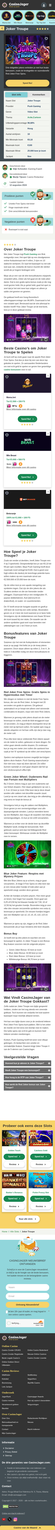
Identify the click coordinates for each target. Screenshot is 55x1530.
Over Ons (6, 1418)
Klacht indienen (34, 1429)
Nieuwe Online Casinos (37, 1354)
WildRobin (6, 1375)
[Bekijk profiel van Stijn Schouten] (5, 167)
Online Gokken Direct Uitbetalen (10, 1363)
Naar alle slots (26, 1219)
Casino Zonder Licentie (37, 1358)
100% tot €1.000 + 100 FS (18, 518)
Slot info (16, 94)
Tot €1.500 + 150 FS (15, 401)
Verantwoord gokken (10, 1404)
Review (12, 1164)
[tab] (27, 1063)
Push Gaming (30, 254)
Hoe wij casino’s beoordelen (39, 1401)
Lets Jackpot (7, 1387)
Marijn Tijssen (19, 177)
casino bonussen (12, 370)
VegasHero (32, 1379)
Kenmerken (38, 94)
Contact (5, 1429)
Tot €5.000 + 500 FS (15, 459)
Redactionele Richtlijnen (37, 1418)
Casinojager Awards (36, 1397)
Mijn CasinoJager (9, 1433)
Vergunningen (33, 1404)
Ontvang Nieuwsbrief (27, 1304)
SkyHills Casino (34, 1383)
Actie (30, 117)
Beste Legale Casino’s (11, 1358)
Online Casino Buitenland (38, 1350)
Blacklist (5, 1408)
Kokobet (5, 1379)
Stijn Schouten (20, 169)
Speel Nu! (27, 83)
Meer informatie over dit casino (21, 409)
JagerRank (6, 1397)
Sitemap (8, 1455)
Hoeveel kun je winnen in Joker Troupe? (24, 1063)
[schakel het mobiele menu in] (50, 5)
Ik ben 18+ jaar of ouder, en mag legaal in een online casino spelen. (28, 1313)
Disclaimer (9, 1448)
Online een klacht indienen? (13, 1513)
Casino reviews (8, 1401)
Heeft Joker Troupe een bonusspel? (22, 1070)
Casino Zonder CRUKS (11, 1350)
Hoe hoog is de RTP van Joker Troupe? (24, 1077)
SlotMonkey (32, 1375)
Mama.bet (11, 397)
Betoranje (11, 513)
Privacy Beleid (11, 1452)
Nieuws (30, 1422)
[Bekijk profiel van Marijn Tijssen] (5, 176)
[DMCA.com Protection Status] (10, 1506)
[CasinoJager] (18, 5)
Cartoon (37, 117)
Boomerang (6, 1383)
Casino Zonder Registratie (12, 1354)
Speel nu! (12, 1156)
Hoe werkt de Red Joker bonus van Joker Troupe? (25, 1086)
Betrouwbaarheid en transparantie (10, 1423)
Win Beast (11, 455)
